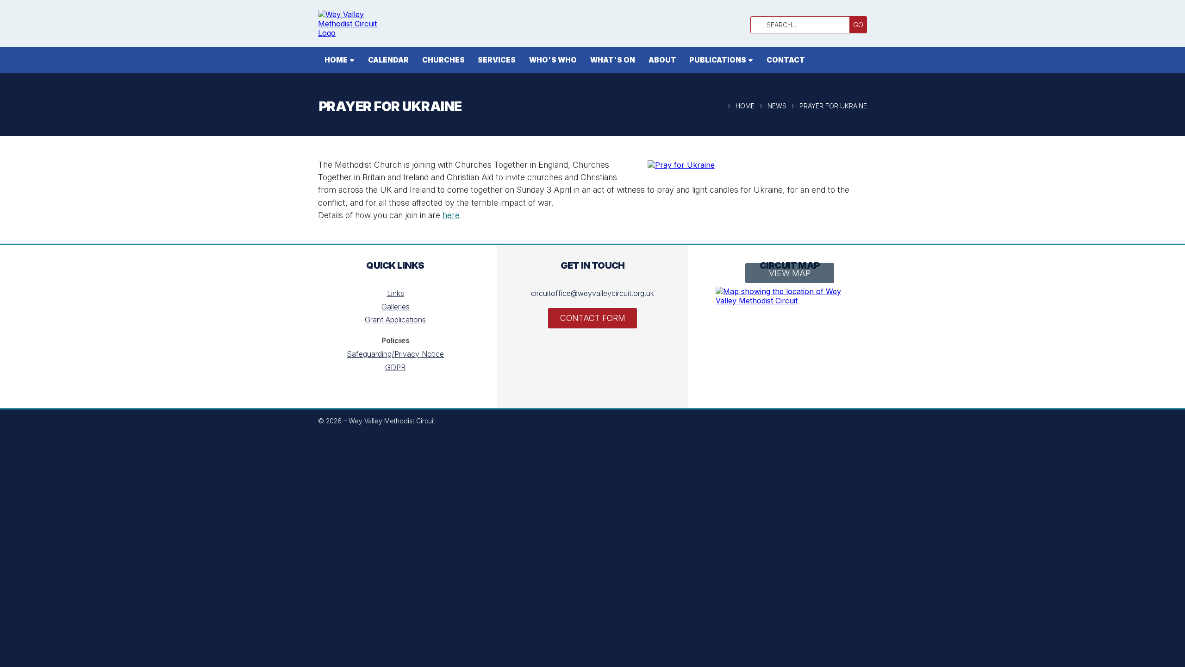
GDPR (395, 367)
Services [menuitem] (497, 60)
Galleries (395, 306)
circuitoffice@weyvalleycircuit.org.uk (592, 293)
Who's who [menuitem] (553, 60)
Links (395, 293)
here (451, 215)
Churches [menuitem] (443, 60)
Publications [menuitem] (717, 60)
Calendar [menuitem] (388, 60)
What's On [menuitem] (612, 60)
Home (745, 106)
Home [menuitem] (336, 60)
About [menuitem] (662, 60)
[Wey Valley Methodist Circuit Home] (355, 23)
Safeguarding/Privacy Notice (395, 354)
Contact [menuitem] (786, 60)
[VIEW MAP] (790, 296)
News (776, 106)
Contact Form (592, 318)
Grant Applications (395, 319)
